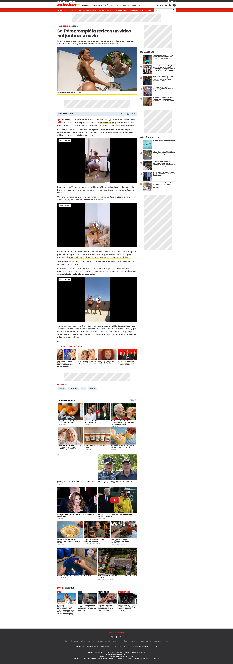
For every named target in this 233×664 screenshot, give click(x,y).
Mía (151, 641)
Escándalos (86, 5)
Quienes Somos (92, 646)
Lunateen (157, 641)
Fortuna (100, 641)
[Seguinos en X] (174, 5)
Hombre (107, 641)
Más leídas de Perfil (149, 137)
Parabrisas (115, 641)
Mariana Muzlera (122, 10)
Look (142, 641)
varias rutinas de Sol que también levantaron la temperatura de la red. (100, 257)
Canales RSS (80, 646)
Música (133, 5)
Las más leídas (147, 52)
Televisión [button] (105, 5)
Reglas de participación (140, 646)
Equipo (126, 646)
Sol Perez (61, 388)
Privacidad (117, 646)
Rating (148, 10)
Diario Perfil (68, 641)
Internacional (116, 5)
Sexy (139, 5)
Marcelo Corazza (137, 10)
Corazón (96, 5)
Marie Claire (91, 641)
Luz (147, 641)
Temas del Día (62, 10)
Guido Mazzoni (73, 388)
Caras (76, 641)
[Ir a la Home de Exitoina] (68, 5)
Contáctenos (105, 646)
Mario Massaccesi (93, 10)
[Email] (135, 114)
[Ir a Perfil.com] (171, 2)
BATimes (165, 641)
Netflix (126, 5)
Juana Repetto (108, 10)
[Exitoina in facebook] (170, 5)
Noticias (82, 641)
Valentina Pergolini (77, 10)
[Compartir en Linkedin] (132, 113)
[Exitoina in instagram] (166, 5)
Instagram (92, 388)
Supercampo (134, 641)
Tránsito (154, 646)
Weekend (124, 641)
